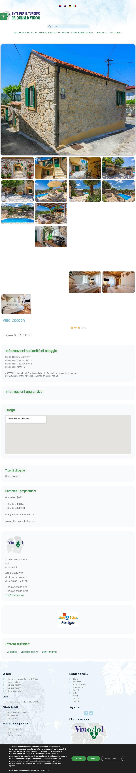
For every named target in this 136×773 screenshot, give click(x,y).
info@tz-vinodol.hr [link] (14, 595)
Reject (93, 758)
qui (47, 770)
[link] (3, 16)
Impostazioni (110, 758)
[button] (88, 734)
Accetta (78, 758)
